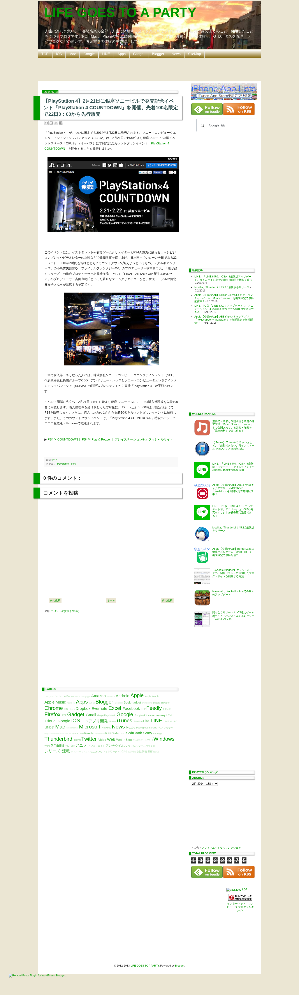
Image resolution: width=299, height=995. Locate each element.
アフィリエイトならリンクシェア (221, 847)
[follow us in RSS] (239, 114)
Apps (122, 54)
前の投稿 (167, 600)
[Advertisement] (150, 69)
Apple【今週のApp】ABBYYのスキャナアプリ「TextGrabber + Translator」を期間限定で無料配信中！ (223, 320)
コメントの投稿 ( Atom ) (65, 611)
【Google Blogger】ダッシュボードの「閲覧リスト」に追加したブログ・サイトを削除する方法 (233, 573)
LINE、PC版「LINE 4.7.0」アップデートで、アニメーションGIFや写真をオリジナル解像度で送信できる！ (224, 309)
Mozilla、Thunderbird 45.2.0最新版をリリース (221, 287)
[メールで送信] (46, 123)
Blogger (158, 54)
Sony (73, 463)
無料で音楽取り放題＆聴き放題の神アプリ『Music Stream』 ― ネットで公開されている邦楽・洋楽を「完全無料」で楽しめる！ (233, 426)
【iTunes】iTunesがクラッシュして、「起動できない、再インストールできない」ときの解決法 (233, 445)
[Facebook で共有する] (61, 123)
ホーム (111, 600)
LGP (244, 889)
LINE (106, 54)
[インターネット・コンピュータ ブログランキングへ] (240, 899)
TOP (45, 54)
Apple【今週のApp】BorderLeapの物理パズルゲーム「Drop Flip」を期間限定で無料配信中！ (233, 552)
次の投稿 (55, 600)
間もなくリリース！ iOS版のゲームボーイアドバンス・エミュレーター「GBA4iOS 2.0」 (233, 615)
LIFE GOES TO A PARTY (120, 12)
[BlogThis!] (51, 123)
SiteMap (194, 54)
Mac (72, 54)
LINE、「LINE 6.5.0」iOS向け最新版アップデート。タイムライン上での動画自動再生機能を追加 (223, 278)
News (176, 54)
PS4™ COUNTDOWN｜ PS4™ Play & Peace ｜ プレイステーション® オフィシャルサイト (110, 439)
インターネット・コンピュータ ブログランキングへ (240, 907)
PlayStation (63, 463)
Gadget (138, 54)
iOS (59, 54)
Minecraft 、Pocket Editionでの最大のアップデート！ (233, 593)
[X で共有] (56, 123)
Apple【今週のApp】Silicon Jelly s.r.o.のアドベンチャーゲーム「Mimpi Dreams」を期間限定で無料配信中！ (224, 298)
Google (89, 54)
